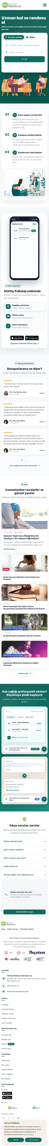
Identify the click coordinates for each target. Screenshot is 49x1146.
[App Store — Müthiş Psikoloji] (7, 1093)
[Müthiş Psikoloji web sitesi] (12, 1108)
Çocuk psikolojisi (17, 69)
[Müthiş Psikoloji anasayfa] (8, 923)
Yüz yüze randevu (15, 37)
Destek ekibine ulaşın (24, 912)
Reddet (16, 1140)
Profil (42, 393)
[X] (8, 1118)
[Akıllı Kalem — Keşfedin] (44, 799)
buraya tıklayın (28, 1134)
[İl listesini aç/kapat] (41, 52)
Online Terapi (12, 929)
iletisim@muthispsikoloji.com (18, 991)
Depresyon (15, 66)
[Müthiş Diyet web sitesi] (36, 1108)
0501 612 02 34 (13, 986)
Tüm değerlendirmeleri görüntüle (23, 466)
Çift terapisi (37, 66)
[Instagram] (13, 1118)
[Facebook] (3, 1118)
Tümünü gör (23, 673)
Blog (3, 929)
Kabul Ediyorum (33, 1140)
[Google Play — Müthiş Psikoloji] (7, 1097)
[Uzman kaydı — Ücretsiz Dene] (44, 749)
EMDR (5, 69)
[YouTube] (18, 1118)
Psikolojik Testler (27, 929)
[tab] (24, 307)
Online (32, 37)
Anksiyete (26, 66)
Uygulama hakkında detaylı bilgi (23, 343)
